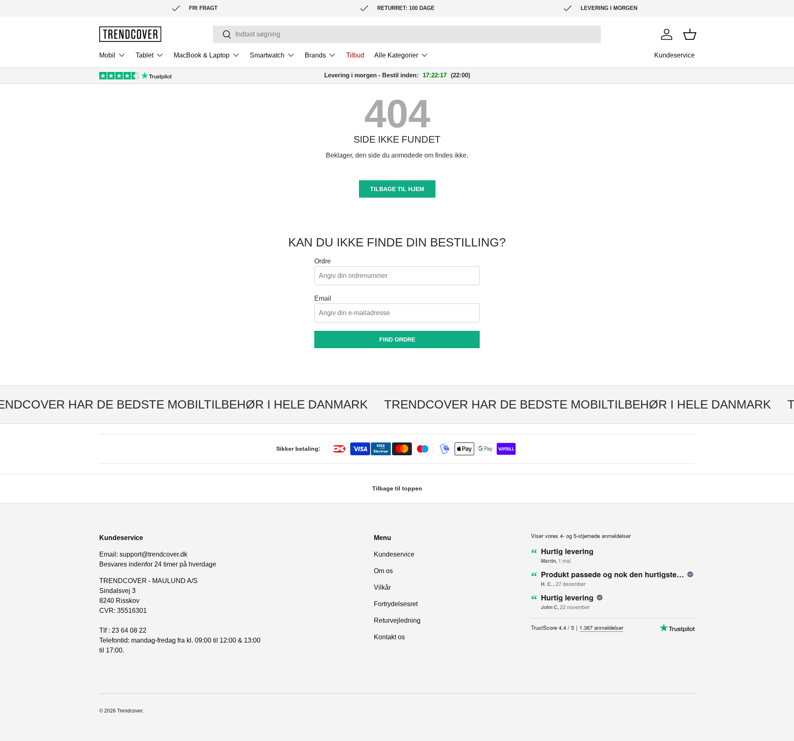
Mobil (107, 55)
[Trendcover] (130, 34)
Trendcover (129, 711)
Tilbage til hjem (397, 189)
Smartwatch (267, 55)
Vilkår (382, 587)
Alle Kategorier (396, 55)
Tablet (144, 55)
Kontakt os (389, 637)
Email (322, 298)
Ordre (322, 261)
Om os (383, 570)
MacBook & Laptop (202, 55)
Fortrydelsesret (396, 603)
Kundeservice (674, 55)
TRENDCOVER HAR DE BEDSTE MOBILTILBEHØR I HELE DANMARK (571, 404)
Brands (315, 55)
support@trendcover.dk (153, 554)
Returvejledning (397, 620)
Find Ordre (397, 339)
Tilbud (355, 55)
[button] (690, 34)
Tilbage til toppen (397, 488)
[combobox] (406, 34)
